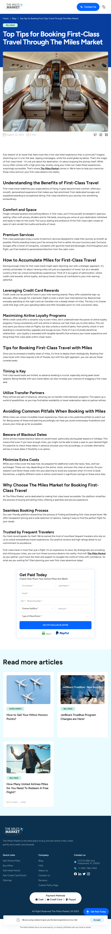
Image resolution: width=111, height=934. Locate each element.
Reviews (42, 880)
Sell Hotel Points (11, 870)
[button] (104, 7)
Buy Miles (8, 865)
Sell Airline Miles (11, 860)
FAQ (40, 865)
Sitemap (7, 880)
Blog (40, 860)
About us (43, 870)
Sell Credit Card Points (14, 875)
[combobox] (23, 601)
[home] (13, 7)
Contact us (44, 875)
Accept (97, 920)
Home (6, 18)
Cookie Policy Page (48, 885)
